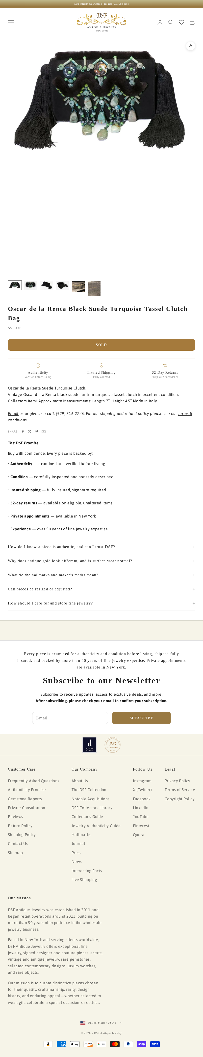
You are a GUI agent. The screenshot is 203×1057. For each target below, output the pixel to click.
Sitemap (15, 852)
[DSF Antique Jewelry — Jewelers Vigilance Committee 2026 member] (112, 745)
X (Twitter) (142, 789)
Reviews (15, 816)
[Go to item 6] (94, 288)
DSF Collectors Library (92, 807)
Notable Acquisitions (90, 799)
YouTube (141, 816)
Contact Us (18, 843)
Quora (139, 834)
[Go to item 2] (31, 285)
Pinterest (141, 825)
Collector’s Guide (87, 816)
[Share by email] (44, 431)
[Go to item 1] (15, 285)
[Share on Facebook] (23, 431)
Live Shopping (84, 879)
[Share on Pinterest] (37, 431)
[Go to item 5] (78, 286)
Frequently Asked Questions (33, 780)
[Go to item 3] (46, 285)
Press (76, 852)
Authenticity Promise (27, 789)
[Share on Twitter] (30, 431)
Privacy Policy (177, 780)
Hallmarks (81, 834)
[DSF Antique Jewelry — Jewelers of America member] (89, 745)
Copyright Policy (180, 799)
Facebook (142, 799)
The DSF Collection (89, 789)
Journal (78, 843)
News (77, 861)
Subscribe (141, 718)
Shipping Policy (22, 834)
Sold (101, 345)
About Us (80, 780)
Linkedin (141, 807)
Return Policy (20, 825)
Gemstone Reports (25, 799)
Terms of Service (180, 789)
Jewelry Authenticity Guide (96, 825)
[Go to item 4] (62, 285)
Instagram (142, 780)
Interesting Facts (87, 870)
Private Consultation (26, 807)
